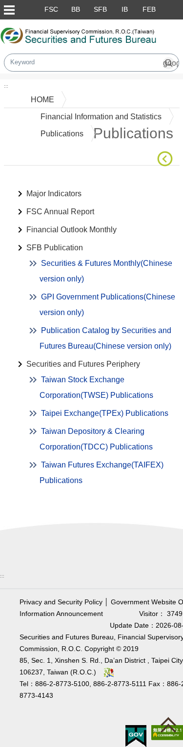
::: (6, 86)
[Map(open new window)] (109, 672)
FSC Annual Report (60, 211)
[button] (8, 9)
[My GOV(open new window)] (135, 735)
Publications (62, 134)
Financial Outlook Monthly (71, 229)
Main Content (27, 180)
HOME (42, 99)
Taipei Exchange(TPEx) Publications (104, 413)
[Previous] (167, 159)
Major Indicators (53, 193)
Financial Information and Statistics (101, 116)
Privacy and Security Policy (61, 602)
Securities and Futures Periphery (83, 364)
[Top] (171, 727)
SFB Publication (54, 247)
